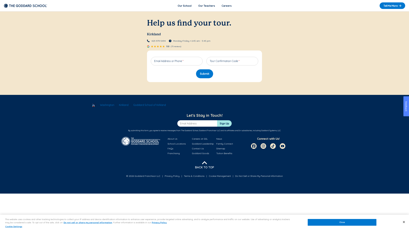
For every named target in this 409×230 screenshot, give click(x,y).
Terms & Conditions (194, 176)
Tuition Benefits (224, 153)
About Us (172, 138)
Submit (204, 74)
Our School (185, 5)
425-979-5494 (158, 40)
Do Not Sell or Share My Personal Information (259, 176)
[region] (204, 222)
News (219, 138)
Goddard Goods (200, 153)
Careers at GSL (200, 138)
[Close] (403, 222)
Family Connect (224, 143)
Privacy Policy (172, 176)
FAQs (170, 148)
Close (342, 222)
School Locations (177, 143)
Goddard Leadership (203, 143)
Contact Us (198, 148)
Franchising (174, 153)
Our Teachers (206, 5)
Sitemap (220, 148)
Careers (227, 5)
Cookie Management (220, 176)
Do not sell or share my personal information (88, 222)
